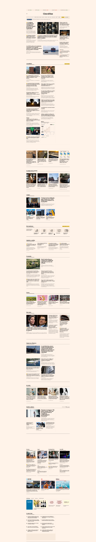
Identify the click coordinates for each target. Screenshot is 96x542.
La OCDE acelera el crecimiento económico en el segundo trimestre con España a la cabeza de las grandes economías (34, 48)
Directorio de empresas (65, 233)
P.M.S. (38, 188)
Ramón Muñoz (42, 274)
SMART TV (61, 469)
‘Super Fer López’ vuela (45, 489)
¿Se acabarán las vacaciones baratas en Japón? (48, 108)
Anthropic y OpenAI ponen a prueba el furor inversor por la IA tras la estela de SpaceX (36, 329)
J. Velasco (38, 473)
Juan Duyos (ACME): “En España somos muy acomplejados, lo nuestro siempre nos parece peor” (30, 460)
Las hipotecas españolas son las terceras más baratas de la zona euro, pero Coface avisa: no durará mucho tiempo (31, 186)
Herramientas (29, 226)
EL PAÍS (59, 16)
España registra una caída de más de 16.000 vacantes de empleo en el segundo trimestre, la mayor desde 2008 (32, 280)
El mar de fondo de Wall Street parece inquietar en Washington (42, 244)
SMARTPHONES (61, 464)
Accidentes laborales (39, 459)
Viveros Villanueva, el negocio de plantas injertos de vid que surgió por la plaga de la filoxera (31, 302)
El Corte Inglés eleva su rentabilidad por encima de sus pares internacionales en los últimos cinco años (64, 161)
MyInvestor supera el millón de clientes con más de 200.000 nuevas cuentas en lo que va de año (41, 161)
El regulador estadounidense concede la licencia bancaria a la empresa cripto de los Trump (30, 218)
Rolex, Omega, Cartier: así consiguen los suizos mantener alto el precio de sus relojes (65, 37)
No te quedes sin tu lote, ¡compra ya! (66, 505)
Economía (28, 256)
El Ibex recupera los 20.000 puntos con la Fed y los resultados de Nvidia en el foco (41, 19)
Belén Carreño (42, 94)
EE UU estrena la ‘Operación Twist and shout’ (53, 460)
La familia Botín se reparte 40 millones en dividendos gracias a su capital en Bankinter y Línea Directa (33, 77)
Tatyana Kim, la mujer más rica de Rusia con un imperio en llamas (31, 245)
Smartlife (61, 449)
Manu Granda (42, 353)
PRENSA (38, 465)
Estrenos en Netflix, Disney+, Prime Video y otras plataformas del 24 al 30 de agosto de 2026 (64, 471)
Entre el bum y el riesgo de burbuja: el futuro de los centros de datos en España (53, 160)
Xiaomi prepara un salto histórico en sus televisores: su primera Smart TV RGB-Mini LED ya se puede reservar (64, 460)
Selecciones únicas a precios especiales (58, 505)
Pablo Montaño (42, 490)
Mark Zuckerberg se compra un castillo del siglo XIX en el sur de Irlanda (47, 261)
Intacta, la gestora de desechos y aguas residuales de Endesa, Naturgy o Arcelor (53, 302)
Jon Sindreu (50, 461)
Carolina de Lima (61, 45)
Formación (32, 498)
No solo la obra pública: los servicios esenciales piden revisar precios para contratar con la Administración (48, 92)
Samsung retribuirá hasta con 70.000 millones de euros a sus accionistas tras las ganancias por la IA (53, 316)
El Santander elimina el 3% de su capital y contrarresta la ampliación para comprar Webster (33, 93)
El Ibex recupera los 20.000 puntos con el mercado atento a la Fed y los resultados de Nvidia (65, 23)
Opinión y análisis (30, 240)
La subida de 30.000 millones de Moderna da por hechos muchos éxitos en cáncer (53, 467)
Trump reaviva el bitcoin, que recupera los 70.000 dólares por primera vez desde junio (48, 199)
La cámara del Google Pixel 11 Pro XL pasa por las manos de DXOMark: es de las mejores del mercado (65, 466)
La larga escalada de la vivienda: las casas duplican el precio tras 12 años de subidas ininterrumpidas (47, 37)
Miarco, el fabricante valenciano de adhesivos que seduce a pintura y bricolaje (64, 302)
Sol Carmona (50, 400)
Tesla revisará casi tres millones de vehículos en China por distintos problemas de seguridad (47, 359)
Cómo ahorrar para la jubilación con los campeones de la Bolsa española (29, 423)
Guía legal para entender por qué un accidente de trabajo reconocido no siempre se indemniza (42, 461)
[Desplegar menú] (26, 13)
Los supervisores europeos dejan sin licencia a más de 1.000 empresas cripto (50, 217)
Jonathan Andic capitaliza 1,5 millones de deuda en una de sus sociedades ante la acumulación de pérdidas (47, 531)
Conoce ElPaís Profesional (66, 226)
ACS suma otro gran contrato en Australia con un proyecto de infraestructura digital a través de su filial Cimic (64, 56)
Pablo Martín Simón (28, 95)
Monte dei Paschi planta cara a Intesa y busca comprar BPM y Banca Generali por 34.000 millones (64, 323)
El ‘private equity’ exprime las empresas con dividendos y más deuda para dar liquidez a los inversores (64, 330)
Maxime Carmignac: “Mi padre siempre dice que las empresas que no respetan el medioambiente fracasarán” (47, 413)
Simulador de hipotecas (51, 233)
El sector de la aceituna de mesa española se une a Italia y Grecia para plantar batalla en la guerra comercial (47, 77)
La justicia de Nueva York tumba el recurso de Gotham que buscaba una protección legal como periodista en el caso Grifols (33, 84)
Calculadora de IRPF (43, 233)
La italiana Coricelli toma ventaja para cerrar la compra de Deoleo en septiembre (30, 25)
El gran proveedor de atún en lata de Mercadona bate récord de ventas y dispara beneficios (33, 368)
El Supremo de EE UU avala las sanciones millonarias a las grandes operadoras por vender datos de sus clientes (47, 272)
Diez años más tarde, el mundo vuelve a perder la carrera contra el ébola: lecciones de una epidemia (42, 397)
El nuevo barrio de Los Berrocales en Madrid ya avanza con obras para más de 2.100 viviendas (53, 185)
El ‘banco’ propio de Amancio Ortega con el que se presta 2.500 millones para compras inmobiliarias (48, 527)
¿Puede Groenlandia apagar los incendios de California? (62, 490)
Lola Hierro (38, 400)
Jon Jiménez (27, 112)
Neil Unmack (61, 249)
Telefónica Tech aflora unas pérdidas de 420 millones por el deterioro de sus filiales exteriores (31, 36)
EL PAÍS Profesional (41, 498)
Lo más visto (29, 513)
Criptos (28, 194)
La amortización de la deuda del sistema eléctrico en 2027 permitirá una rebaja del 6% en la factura (32, 272)
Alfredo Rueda (28, 492)
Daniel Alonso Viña (39, 306)
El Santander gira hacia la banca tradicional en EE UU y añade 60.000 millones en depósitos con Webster (47, 375)
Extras (28, 292)
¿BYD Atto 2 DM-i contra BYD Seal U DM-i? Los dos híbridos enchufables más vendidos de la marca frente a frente (33, 490)
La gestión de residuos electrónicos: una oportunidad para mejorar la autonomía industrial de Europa (53, 244)
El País (42, 264)
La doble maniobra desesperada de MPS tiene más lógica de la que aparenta (64, 244)
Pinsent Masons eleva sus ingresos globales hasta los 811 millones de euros (42, 472)
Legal (38, 449)
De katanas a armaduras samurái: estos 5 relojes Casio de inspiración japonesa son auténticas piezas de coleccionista (33, 517)
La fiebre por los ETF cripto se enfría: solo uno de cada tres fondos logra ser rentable (33, 120)
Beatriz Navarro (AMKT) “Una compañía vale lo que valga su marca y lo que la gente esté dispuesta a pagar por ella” (31, 465)
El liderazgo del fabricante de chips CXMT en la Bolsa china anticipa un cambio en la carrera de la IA (48, 101)
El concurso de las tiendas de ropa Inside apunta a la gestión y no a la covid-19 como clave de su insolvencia (33, 374)
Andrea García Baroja (28, 472)
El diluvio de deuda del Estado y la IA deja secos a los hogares (53, 463)
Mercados (28, 312)
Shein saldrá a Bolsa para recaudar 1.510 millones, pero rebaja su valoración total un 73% (48, 85)
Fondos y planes (30, 407)
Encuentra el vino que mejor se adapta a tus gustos (52, 505)
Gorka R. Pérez (39, 39)
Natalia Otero (27, 250)
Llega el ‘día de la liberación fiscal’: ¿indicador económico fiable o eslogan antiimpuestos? (48, 281)
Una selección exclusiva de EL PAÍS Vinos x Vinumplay (39, 509)
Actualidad (29, 63)
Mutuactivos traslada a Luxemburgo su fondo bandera (39, 429)
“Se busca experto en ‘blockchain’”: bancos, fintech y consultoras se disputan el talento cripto (40, 217)
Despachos (38, 470)
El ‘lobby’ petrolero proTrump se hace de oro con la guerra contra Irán (33, 138)
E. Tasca (27, 220)
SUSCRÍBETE (63, 17)
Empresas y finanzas (31, 343)
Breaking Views (51, 449)
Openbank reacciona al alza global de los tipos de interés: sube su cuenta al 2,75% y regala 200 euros (42, 185)
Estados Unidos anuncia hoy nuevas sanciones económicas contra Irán (64, 43)
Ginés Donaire (42, 79)
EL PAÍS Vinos (28, 498)
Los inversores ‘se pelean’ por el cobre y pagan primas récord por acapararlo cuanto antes (53, 326)
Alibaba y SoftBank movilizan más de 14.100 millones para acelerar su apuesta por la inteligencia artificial (48, 115)
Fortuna (27, 449)
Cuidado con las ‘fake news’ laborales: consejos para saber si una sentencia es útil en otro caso (42, 467)
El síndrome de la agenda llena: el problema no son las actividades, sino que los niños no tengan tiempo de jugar (53, 397)
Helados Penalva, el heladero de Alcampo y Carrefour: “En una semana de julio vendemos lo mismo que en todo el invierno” (42, 303)
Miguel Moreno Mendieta (43, 417)
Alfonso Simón (28, 79)
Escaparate (36, 498)
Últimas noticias (61, 49)
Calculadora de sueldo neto (36, 233)
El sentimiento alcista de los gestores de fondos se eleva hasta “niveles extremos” (50, 423)
